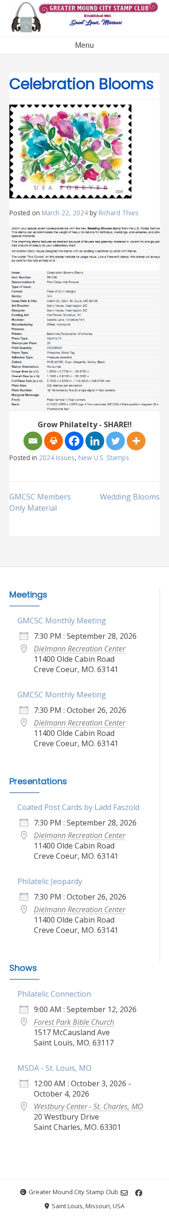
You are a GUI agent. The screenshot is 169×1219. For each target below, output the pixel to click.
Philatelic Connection (54, 994)
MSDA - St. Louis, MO (54, 1068)
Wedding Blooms (130, 497)
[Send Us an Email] (124, 1193)
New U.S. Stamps (103, 457)
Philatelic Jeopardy (49, 881)
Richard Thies (118, 212)
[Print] (53, 441)
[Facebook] (74, 441)
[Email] (32, 441)
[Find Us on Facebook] (138, 1193)
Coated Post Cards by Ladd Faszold (78, 807)
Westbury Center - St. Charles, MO (88, 1106)
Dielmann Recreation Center (79, 649)
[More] (136, 441)
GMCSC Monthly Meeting (61, 620)
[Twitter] (115, 441)
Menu (84, 45)
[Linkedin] (94, 441)
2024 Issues (57, 457)
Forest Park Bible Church (74, 1022)
